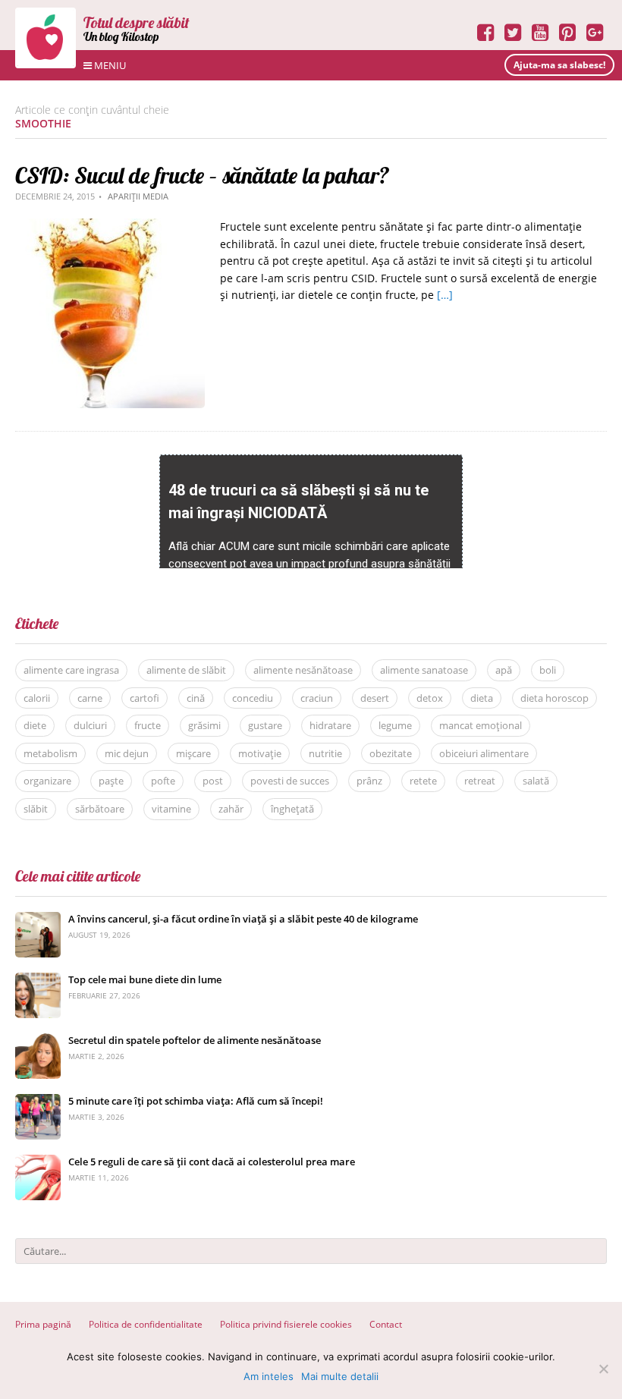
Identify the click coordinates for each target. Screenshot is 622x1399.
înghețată (292, 809)
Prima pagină (43, 1324)
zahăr (230, 809)
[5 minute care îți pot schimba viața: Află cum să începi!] (38, 1102)
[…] (445, 295)
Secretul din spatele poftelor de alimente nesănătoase (194, 1040)
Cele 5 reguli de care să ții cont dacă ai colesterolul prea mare (211, 1161)
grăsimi (204, 725)
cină (196, 698)
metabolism (50, 753)
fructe (147, 725)
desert (374, 698)
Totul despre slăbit (136, 22)
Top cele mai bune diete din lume (144, 979)
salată (536, 781)
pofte (163, 781)
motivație (259, 753)
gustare (265, 725)
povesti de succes (289, 781)
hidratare (330, 725)
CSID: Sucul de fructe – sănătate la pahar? (202, 175)
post (213, 781)
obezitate (390, 753)
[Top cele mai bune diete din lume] (38, 980)
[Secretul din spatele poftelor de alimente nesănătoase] (38, 1041)
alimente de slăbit (186, 670)
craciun (316, 698)
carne (89, 698)
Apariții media (138, 196)
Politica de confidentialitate (146, 1324)
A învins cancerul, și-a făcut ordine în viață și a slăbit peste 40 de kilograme (243, 919)
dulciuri (90, 725)
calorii (37, 698)
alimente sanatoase (424, 670)
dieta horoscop (554, 698)
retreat (479, 781)
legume (395, 725)
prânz (369, 781)
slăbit (36, 809)
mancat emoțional (480, 725)
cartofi (144, 698)
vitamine (171, 809)
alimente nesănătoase (303, 670)
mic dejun (127, 753)
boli (547, 670)
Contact (385, 1324)
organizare (47, 781)
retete (423, 781)
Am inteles (268, 1376)
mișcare (193, 753)
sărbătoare (99, 809)
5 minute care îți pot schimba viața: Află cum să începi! (195, 1101)
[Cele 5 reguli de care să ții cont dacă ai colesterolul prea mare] (38, 1162)
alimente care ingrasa (71, 670)
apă (503, 670)
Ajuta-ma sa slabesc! (559, 64)
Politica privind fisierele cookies (286, 1324)
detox (429, 698)
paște (111, 781)
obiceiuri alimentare (484, 753)
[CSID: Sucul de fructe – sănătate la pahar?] (110, 226)
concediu (252, 698)
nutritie (325, 753)
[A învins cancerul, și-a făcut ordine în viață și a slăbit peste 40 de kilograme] (38, 920)
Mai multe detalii (340, 1376)
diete (35, 725)
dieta (481, 698)
